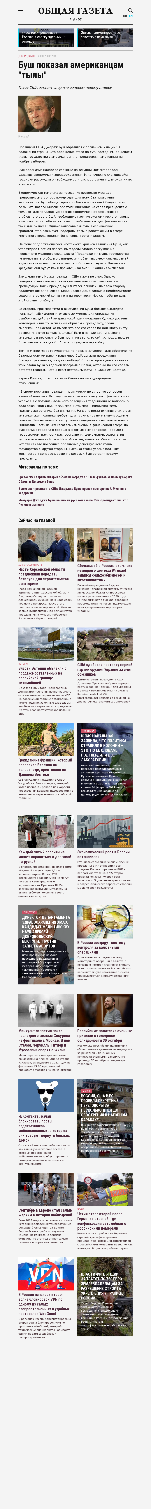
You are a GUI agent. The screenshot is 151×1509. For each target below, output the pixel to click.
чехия (80, 1209)
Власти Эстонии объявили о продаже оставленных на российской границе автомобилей (42, 675)
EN (131, 16)
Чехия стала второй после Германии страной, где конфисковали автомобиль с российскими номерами (101, 1221)
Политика (88, 731)
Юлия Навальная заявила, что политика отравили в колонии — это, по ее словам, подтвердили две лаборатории (103, 748)
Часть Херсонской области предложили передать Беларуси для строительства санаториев (43, 576)
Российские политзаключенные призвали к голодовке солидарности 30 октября (104, 1036)
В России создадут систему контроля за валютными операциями (101, 947)
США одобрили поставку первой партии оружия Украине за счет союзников (104, 669)
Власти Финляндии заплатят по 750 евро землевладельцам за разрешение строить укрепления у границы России (102, 1286)
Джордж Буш (26, 56)
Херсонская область (30, 564)
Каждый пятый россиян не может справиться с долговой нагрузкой (44, 857)
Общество (29, 912)
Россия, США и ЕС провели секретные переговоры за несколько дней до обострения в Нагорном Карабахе (104, 1108)
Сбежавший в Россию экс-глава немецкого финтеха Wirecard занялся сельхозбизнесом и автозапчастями (104, 572)
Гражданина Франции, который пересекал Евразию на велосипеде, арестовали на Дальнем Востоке (45, 767)
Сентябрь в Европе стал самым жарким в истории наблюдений (45, 1212)
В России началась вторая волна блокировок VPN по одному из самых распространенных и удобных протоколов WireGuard (44, 1304)
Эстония (23, 663)
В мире (75, 20)
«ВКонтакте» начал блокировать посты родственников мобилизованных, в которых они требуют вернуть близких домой (44, 1128)
